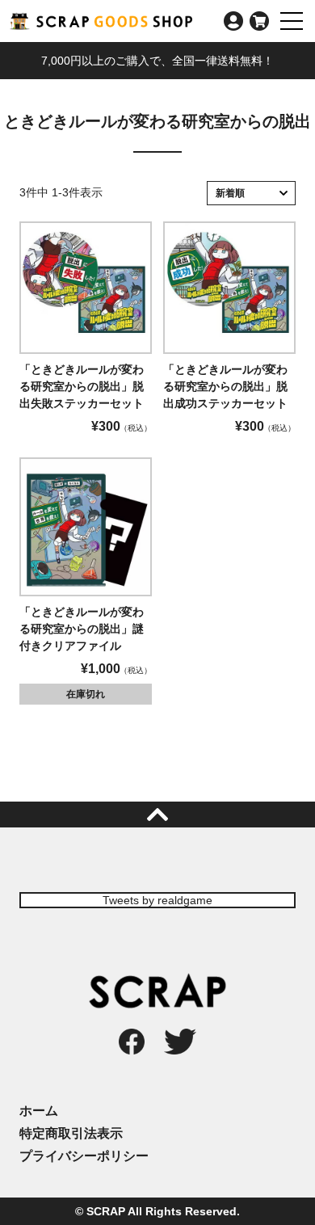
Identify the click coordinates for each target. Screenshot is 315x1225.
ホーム (38, 1111)
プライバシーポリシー (84, 1156)
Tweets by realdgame (157, 900)
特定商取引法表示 (71, 1133)
